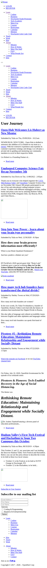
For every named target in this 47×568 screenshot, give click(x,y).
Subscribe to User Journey (11, 489)
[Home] (4, 2)
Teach (8, 36)
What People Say (17, 53)
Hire (7, 40)
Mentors (14, 32)
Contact (9, 56)
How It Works (16, 47)
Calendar (14, 30)
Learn (8, 12)
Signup (4, 514)
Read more (10, 161)
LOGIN (9, 6)
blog (7, 58)
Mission (14, 45)
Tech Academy (16, 21)
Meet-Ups (14, 23)
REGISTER (10, 8)
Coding (13, 14)
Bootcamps (15, 27)
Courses (14, 25)
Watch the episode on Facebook (13, 359)
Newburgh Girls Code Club (21, 34)
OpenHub (24, 183)
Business (14, 17)
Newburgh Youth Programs (21, 19)
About (8, 43)
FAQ (12, 51)
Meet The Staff (16, 49)
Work (8, 38)
